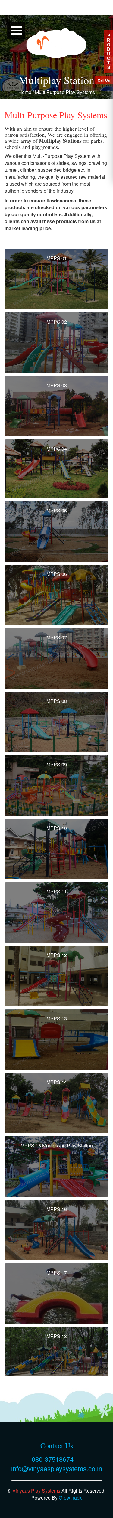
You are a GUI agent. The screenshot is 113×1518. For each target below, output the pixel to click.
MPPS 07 (56, 637)
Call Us (104, 80)
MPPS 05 (56, 510)
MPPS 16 (56, 1209)
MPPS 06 (56, 573)
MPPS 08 (56, 700)
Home (24, 92)
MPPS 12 (56, 955)
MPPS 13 (56, 1018)
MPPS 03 (56, 385)
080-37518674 (53, 1459)
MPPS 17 (56, 1272)
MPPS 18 (56, 1336)
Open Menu (16, 30)
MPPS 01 (56, 258)
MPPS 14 (56, 1082)
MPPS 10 (56, 827)
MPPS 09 (56, 764)
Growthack (70, 1497)
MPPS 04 (56, 448)
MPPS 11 (56, 891)
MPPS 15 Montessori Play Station (56, 1145)
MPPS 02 (56, 321)
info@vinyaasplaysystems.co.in (56, 1468)
